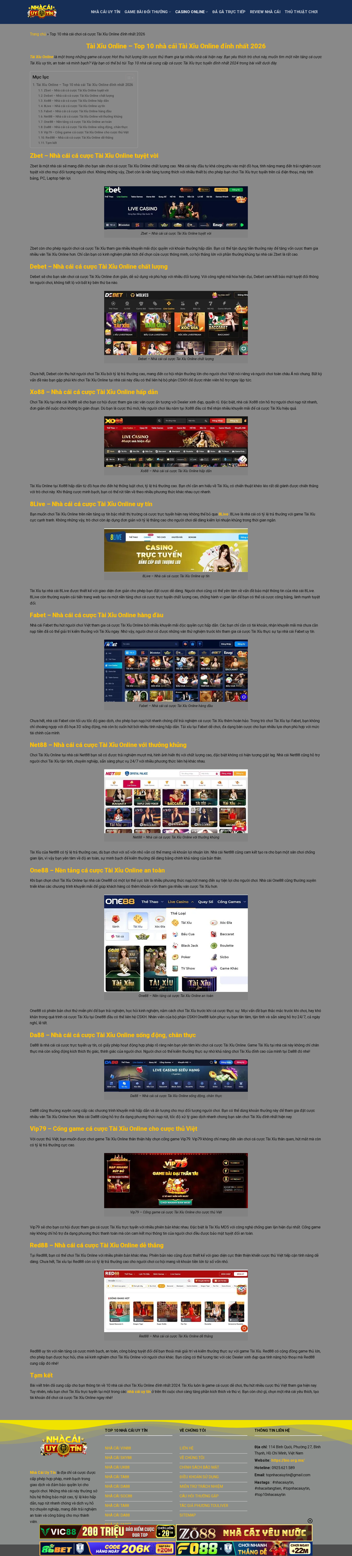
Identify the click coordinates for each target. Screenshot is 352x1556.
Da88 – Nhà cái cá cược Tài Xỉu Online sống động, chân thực (86, 127)
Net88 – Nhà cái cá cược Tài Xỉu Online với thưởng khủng (83, 116)
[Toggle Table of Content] (127, 78)
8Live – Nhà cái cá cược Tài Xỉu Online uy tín (74, 106)
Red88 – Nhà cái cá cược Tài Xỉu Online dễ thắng (79, 137)
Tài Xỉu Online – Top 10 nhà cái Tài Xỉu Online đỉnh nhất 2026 (84, 85)
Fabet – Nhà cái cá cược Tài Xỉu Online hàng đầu (77, 111)
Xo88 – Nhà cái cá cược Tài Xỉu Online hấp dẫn (76, 100)
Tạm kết (51, 143)
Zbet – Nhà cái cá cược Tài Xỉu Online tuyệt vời (76, 90)
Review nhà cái (265, 12)
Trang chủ (38, 34)
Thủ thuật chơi (301, 12)
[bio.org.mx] (54, 12)
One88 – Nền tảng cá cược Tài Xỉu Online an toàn (78, 122)
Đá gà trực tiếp (229, 12)
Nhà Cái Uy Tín (105, 12)
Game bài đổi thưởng (146, 12)
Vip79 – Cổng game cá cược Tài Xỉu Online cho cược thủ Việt (86, 132)
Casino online (190, 12)
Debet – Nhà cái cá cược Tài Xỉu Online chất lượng (79, 95)
